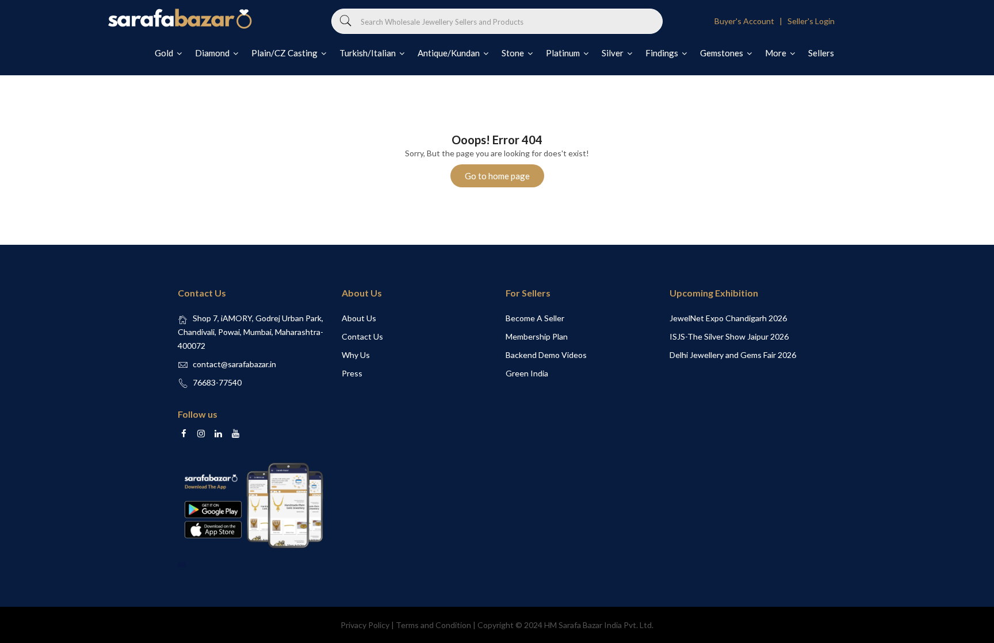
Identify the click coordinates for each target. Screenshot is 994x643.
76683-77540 (217, 382)
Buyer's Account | (750, 21)
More (776, 53)
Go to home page (497, 176)
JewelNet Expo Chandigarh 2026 (728, 318)
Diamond (213, 53)
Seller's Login (811, 21)
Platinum (564, 53)
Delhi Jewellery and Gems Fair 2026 (733, 355)
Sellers (821, 53)
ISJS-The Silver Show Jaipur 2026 (729, 336)
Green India (527, 373)
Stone (514, 53)
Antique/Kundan (449, 53)
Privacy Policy (365, 625)
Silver (613, 53)
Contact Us (362, 336)
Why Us (356, 355)
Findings (662, 53)
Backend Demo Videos (546, 355)
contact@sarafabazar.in (234, 364)
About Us (359, 318)
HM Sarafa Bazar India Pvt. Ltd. (598, 625)
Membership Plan (537, 336)
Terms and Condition (433, 625)
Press (352, 373)
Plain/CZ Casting (285, 53)
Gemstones (722, 53)
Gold (165, 53)
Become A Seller (535, 318)
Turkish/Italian (368, 53)
